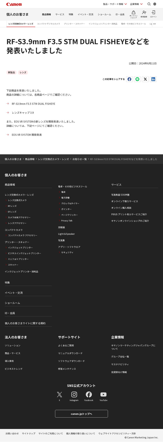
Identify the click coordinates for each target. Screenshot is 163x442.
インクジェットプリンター (20, 247)
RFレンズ (12, 205)
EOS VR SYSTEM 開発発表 (27, 135)
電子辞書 (65, 197)
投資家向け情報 (119, 372)
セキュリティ (67, 252)
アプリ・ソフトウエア (69, 246)
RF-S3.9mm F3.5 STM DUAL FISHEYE (33, 104)
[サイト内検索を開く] (149, 4)
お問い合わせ (12, 433)
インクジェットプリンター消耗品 (103, 23)
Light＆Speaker (66, 233)
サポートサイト (69, 337)
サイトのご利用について (51, 433)
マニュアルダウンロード (70, 353)
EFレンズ (12, 211)
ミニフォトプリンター (18, 258)
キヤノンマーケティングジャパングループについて (133, 347)
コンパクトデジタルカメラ (48, 23)
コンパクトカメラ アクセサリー (22, 235)
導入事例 (9, 361)
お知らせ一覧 (79, 159)
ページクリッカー (69, 214)
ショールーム (104, 14)
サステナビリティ (120, 364)
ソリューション (12, 345)
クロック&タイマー (70, 203)
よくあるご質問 (66, 345)
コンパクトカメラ (14, 229)
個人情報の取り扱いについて (80, 433)
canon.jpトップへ (81, 414)
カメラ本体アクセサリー (19, 217)
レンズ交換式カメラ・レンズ (20, 23)
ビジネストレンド (14, 368)
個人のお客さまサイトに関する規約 (25, 323)
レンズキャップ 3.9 (23, 112)
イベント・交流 (85, 14)
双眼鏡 (61, 227)
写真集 (61, 240)
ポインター (66, 209)
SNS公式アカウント (81, 385)
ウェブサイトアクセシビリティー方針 (117, 433)
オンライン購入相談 (121, 207)
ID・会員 (120, 14)
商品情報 (46, 14)
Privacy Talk (66, 220)
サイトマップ (28, 433)
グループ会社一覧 (120, 356)
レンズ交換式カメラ (17, 200)
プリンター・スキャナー (74, 23)
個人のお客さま (17, 14)
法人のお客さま (16, 337)
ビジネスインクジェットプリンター (24, 253)
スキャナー (13, 264)
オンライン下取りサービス (124, 201)
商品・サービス (12, 353)
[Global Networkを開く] (155, 4)
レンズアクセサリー (17, 223)
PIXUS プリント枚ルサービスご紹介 (129, 214)
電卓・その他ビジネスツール (133, 23)
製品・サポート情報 (113, 4)
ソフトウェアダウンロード (71, 361)
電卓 (63, 191)
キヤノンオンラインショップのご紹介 (130, 220)
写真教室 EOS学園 (120, 194)
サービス (59, 14)
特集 (71, 14)
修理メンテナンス (67, 368)
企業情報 (134, 4)
